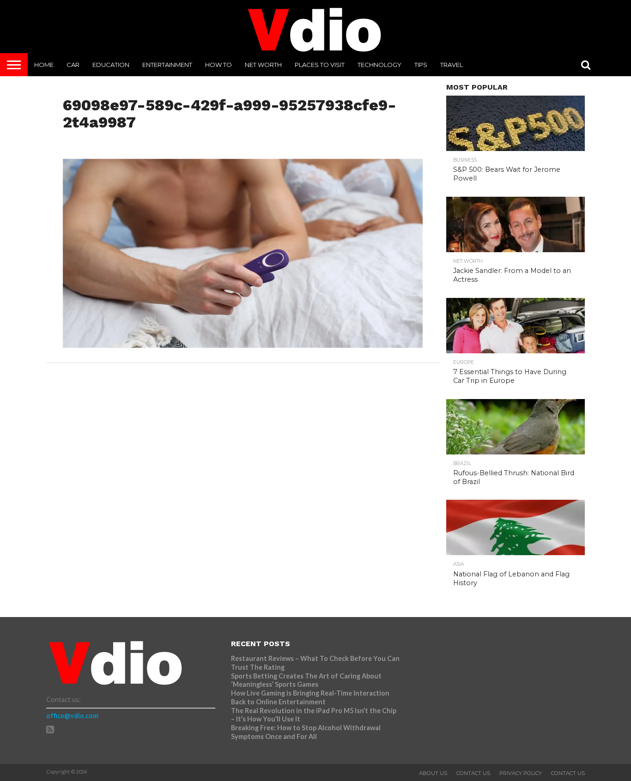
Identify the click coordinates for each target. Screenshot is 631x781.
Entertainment (167, 64)
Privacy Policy (520, 773)
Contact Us (473, 773)
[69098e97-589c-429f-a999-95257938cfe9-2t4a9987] (243, 344)
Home (44, 64)
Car (73, 64)
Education (110, 64)
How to (218, 64)
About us (433, 773)
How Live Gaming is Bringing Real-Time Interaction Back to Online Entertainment (310, 697)
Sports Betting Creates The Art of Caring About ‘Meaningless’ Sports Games (306, 680)
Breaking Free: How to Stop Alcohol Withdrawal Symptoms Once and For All (306, 732)
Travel (451, 64)
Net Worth (263, 64)
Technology (379, 64)
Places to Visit (320, 64)
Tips (420, 64)
